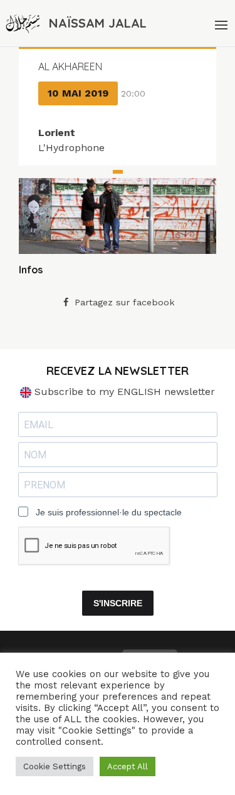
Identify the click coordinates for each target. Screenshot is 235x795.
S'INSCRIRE (117, 603)
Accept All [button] (127, 766)
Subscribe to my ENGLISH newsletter (123, 392)
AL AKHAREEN (70, 66)
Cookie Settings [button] (54, 766)
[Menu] (220, 23)
